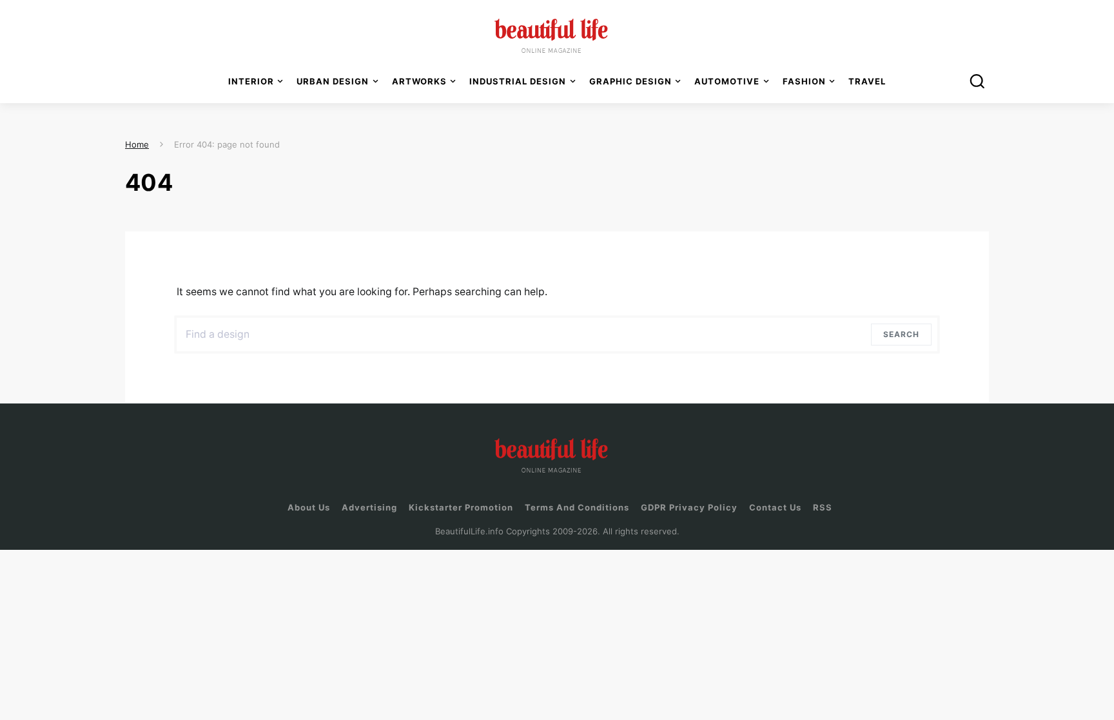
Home (137, 144)
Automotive (726, 81)
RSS (822, 507)
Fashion (804, 81)
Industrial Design (517, 81)
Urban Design (333, 81)
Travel (867, 81)
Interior (251, 81)
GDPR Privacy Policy (689, 507)
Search (904, 334)
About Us (309, 507)
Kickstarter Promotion (461, 507)
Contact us (775, 507)
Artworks (419, 81)
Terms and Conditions (577, 507)
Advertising (369, 507)
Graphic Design (630, 81)
